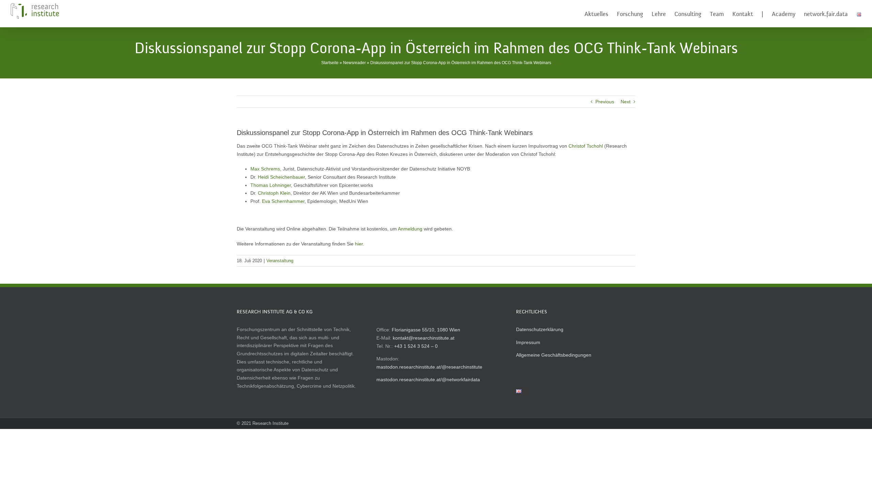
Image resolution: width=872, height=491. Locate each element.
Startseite (330, 62)
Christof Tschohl (586, 146)
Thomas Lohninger (270, 185)
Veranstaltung (279, 260)
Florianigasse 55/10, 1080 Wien (426, 329)
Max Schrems (265, 169)
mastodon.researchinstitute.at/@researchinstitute (429, 367)
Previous (604, 101)
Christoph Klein (274, 193)
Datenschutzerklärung (539, 329)
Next (625, 101)
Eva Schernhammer (283, 201)
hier (359, 244)
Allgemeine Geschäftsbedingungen (553, 355)
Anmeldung (410, 229)
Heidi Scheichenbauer (281, 177)
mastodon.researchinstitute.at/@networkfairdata (428, 379)
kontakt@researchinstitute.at (423, 338)
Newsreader (354, 62)
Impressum (528, 342)
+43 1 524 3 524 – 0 (416, 346)
